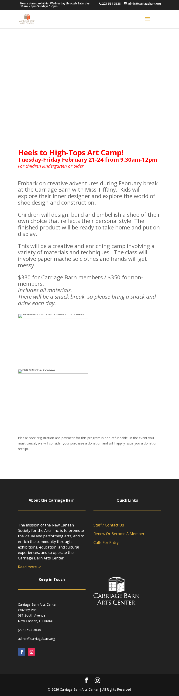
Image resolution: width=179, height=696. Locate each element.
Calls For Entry (106, 542)
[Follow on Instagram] (31, 652)
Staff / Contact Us (108, 525)
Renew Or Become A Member (119, 533)
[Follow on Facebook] (21, 652)
